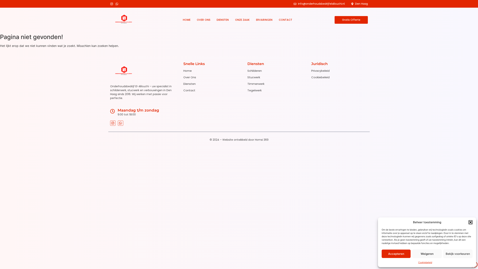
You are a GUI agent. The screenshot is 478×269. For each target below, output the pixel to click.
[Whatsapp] (116, 3)
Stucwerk (253, 77)
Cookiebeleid (425, 262)
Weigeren (427, 254)
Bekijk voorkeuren (458, 254)
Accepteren (396, 254)
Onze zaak (242, 20)
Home (186, 20)
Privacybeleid (320, 71)
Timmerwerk (255, 84)
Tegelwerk (254, 90)
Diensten (223, 20)
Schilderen (254, 71)
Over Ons (203, 20)
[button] (470, 222)
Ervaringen (264, 20)
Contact (285, 20)
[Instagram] (111, 3)
